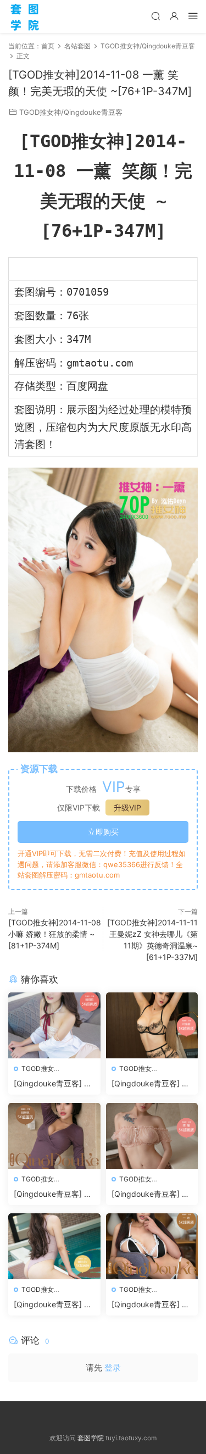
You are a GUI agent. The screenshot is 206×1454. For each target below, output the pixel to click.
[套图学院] (24, 16)
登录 (112, 1367)
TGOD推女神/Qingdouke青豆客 (71, 112)
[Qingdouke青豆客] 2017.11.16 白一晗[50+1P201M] (151, 1305)
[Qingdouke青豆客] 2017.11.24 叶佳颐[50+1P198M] (151, 1084)
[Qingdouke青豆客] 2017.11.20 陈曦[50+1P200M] (152, 1194)
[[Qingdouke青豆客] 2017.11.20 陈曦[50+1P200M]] (152, 1136)
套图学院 (90, 1438)
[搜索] (155, 15)
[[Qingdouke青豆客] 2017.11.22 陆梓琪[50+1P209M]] (54, 1136)
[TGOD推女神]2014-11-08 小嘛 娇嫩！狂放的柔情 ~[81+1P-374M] (54, 934)
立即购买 (103, 831)
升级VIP (127, 807)
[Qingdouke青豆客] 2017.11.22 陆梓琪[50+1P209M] (53, 1194)
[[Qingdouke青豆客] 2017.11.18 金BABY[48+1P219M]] (54, 1246)
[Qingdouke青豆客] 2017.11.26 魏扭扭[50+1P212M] (53, 1084)
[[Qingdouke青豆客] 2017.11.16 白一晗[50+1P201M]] (152, 1246)
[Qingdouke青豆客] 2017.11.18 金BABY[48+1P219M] (53, 1305)
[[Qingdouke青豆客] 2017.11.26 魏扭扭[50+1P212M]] (54, 1025)
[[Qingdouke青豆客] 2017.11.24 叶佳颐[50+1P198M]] (152, 1025)
